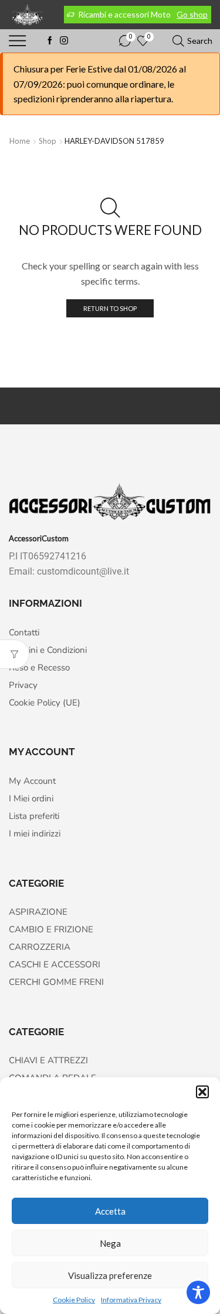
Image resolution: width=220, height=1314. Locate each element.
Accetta (110, 1211)
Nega (110, 1243)
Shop (47, 141)
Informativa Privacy (131, 1299)
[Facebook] (50, 41)
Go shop (192, 14)
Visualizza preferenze (110, 1275)
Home (19, 141)
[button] (202, 1092)
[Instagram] (64, 41)
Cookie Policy (74, 1299)
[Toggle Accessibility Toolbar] (198, 1292)
